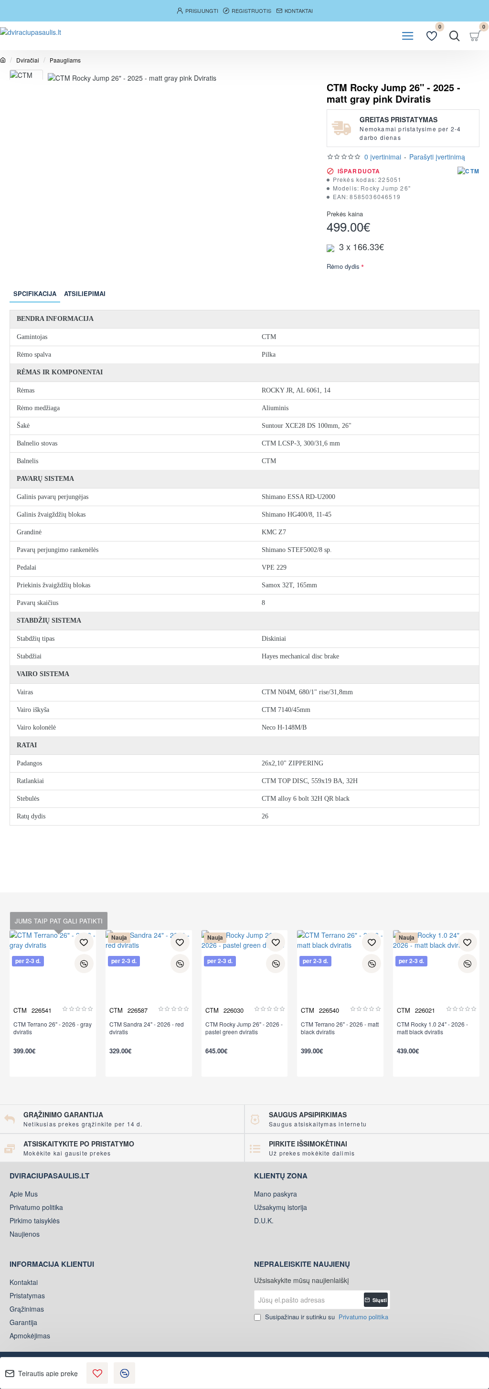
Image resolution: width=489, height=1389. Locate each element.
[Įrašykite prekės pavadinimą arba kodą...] (454, 35)
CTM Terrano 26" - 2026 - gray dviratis (52, 1028)
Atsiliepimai (85, 293)
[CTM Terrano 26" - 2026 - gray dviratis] (53, 973)
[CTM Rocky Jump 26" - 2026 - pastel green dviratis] (245, 973)
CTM (20, 1010)
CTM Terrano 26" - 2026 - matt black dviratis (340, 1028)
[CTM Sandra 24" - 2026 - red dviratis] (149, 973)
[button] (97, 1373)
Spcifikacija (34, 293)
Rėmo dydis (343, 267)
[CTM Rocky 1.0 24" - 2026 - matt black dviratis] (436, 973)
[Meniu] (408, 35)
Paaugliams (65, 60)
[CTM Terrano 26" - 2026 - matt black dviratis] (340, 973)
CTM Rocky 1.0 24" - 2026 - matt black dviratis (432, 1028)
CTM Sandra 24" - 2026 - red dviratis (146, 1028)
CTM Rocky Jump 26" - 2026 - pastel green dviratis (244, 1028)
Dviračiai (27, 60)
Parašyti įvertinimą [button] (437, 156)
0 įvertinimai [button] (382, 156)
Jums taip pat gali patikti (59, 920)
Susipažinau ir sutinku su (325, 1316)
